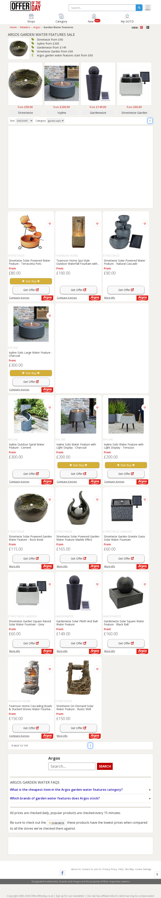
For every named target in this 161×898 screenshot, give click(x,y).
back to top (20, 745)
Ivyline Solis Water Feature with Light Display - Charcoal (76, 445)
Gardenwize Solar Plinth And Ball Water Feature (77, 622)
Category (61, 21)
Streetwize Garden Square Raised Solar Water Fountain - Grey (30, 622)
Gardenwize (98, 113)
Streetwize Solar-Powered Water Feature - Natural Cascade (124, 262)
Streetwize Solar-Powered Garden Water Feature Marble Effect (77, 538)
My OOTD (127, 21)
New (94, 21)
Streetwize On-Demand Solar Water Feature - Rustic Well (74, 707)
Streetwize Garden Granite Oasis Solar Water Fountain (124, 538)
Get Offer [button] (29, 290)
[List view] (147, 27)
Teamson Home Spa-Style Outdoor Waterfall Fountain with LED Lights (76, 262)
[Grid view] (142, 27)
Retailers (25, 27)
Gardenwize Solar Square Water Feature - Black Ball (124, 622)
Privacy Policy (109, 869)
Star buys (57, 822)
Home (13, 27)
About (76, 869)
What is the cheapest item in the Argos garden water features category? (66, 789)
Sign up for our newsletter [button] (70, 896)
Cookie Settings (143, 869)
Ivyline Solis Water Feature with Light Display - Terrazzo (124, 445)
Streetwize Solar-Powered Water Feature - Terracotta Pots (29, 262)
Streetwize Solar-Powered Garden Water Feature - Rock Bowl (30, 538)
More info (109, 297)
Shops (31, 21)
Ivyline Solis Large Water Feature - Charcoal (30, 354)
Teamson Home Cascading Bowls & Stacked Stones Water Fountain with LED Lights (30, 707)
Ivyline (62, 113)
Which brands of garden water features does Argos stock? (55, 798)
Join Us (97, 869)
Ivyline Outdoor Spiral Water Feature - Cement (26, 445)
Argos (36, 27)
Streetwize (25, 113)
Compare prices (19, 297)
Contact (87, 869)
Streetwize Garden (134, 113)
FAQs (121, 869)
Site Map (129, 869)
